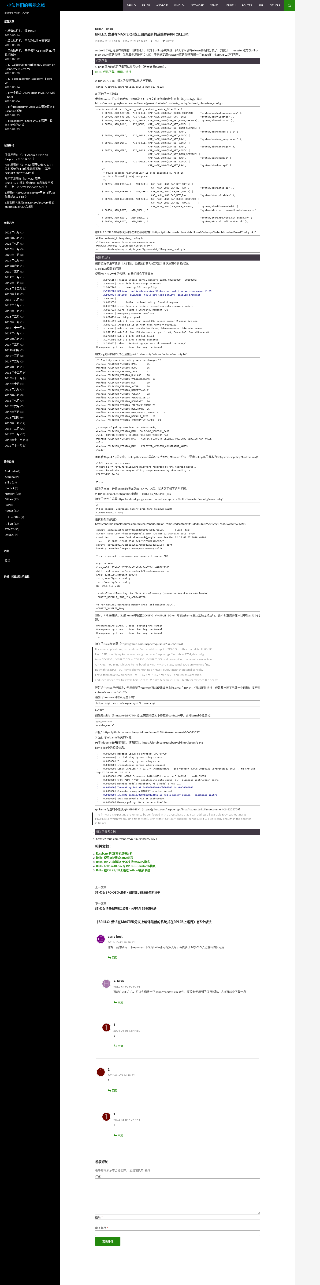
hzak (156, 41)
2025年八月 (12, 238)
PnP (261, 5)
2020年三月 (12, 249)
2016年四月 (12, 417)
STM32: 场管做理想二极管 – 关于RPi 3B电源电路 (125, 906)
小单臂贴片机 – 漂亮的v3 (20, 31)
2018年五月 (12, 305)
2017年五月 (12, 344)
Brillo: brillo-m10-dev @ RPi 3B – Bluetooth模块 (126, 866)
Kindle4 (179, 5)
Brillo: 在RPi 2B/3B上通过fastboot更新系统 (123, 870)
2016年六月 (12, 406)
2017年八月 (12, 333)
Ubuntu (230, 5)
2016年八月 (12, 395)
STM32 (214, 5)
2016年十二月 (13, 372)
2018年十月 (12, 294)
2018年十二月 (13, 288)
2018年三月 (12, 311)
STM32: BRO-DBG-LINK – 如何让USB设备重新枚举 (127, 890)
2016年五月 (12, 412)
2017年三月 (12, 355)
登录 (7, 560)
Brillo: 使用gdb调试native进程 (114, 857)
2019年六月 (12, 266)
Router (247, 5)
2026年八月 (12, 232)
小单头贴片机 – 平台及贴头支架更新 (27, 40)
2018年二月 (12, 316)
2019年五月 (12, 271)
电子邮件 (101, 1228)
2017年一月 (12, 367)
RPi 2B (146, 5)
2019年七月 (12, 260)
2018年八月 (12, 299)
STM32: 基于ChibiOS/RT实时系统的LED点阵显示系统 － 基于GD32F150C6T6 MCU (29, 169)
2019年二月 (12, 283)
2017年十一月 (13, 327)
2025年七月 (12, 243)
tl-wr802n (14, 517)
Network (197, 5)
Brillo (131, 5)
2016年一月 (12, 434)
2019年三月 (12, 277)
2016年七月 (12, 400)
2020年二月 (12, 255)
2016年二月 (12, 428)
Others (275, 5)
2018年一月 (12, 322)
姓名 (99, 1217)
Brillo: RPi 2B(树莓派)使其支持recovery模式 (123, 862)
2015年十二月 (13, 440)
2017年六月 (12, 339)
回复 (115, 957)
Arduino (10, 477)
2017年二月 (12, 361)
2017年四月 (12, 350)
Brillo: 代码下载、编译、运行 (113, 72)
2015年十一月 (13, 445)
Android (162, 5)
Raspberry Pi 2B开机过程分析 (114, 853)
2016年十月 (12, 384)
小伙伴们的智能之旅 (26, 6)
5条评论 (170, 41)
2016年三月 (12, 423)
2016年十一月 (13, 378)
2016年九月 (12, 389)
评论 (98, 1176)
